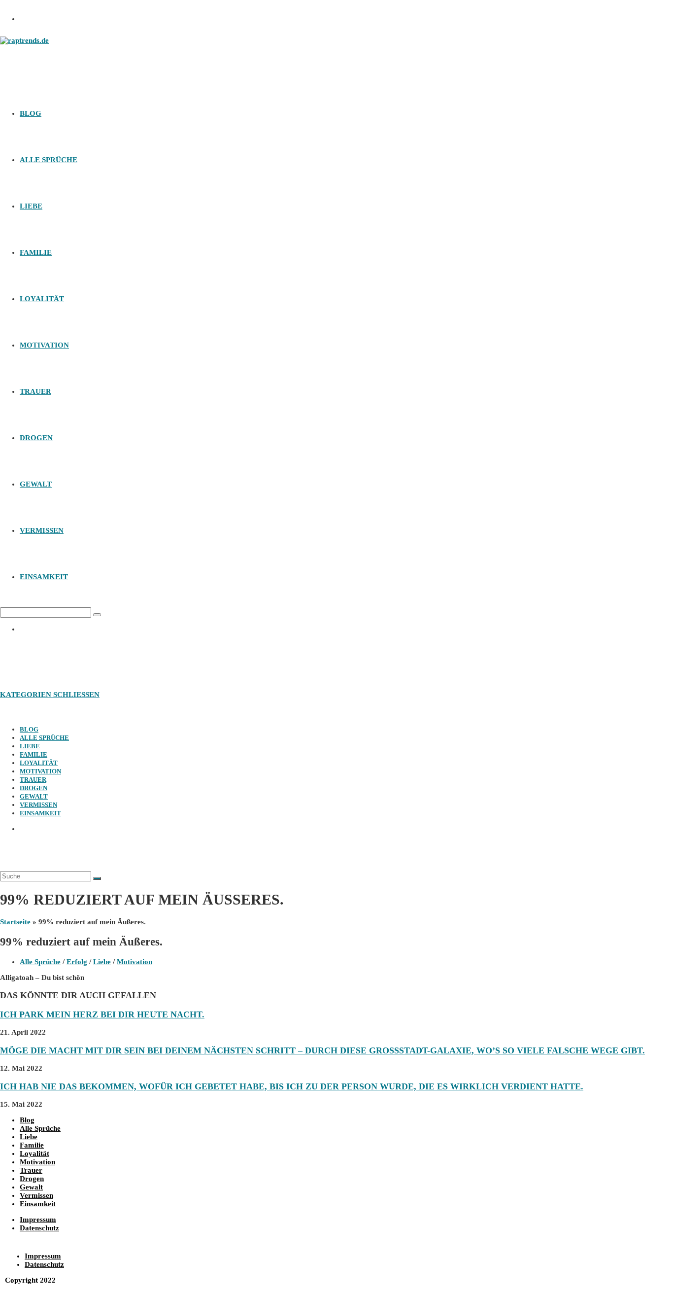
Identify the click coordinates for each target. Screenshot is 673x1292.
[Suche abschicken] (97, 878)
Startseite (15, 922)
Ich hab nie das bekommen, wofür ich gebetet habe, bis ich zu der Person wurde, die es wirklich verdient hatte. (291, 1086)
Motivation (40, 771)
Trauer (33, 779)
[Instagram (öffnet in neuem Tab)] (32, 16)
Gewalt (34, 796)
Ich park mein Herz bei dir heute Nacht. (102, 1014)
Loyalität (39, 763)
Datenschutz (39, 1228)
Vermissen (38, 804)
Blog (29, 729)
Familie (33, 754)
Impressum (38, 1219)
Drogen (33, 788)
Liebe (30, 746)
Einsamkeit (40, 813)
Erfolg (77, 962)
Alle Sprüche (44, 737)
